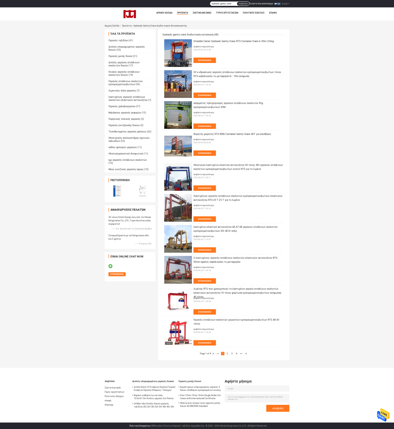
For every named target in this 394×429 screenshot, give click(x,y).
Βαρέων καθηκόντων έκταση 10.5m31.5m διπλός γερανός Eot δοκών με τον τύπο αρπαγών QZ (154, 397)
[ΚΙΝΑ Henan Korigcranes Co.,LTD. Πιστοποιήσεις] (117, 191)
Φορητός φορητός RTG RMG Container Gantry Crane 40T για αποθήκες (232, 134)
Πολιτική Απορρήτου (139, 426)
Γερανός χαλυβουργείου (122, 106)
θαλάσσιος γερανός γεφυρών (125, 112)
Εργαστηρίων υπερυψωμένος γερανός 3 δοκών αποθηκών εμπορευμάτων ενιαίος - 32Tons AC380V (200, 389)
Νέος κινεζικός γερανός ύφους (126, 169)
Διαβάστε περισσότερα (203, 47)
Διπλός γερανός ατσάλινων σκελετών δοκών (124, 64)
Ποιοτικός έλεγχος (254, 13)
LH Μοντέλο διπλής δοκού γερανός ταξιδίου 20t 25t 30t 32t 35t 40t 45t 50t (154, 405)
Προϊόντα (182, 13)
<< (218, 353)
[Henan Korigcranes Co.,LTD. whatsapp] (112, 266)
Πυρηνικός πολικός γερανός (124, 118)
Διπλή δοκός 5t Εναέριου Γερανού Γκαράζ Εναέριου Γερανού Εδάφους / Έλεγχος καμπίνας (154, 389)
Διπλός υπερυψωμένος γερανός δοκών (153, 381)
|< (213, 353)
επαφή (273, 13)
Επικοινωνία (204, 60)
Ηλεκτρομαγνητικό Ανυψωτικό (126, 153)
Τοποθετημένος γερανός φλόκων (127, 131)
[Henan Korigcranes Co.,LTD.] (130, 13)
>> (241, 353)
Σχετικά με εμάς (202, 13)
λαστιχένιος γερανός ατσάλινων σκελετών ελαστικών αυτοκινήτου (128, 98)
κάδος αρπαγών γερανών (123, 147)
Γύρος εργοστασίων (227, 13)
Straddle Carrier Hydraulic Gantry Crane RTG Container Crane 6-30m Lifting (233, 41)
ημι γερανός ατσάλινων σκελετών (128, 159)
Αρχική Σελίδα (164, 13)
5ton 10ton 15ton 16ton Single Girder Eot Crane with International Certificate (200, 397)
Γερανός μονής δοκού (120, 56)
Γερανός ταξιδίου (118, 40)
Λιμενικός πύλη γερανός (122, 90)
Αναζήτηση (243, 4)
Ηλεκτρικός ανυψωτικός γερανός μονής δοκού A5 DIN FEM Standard (200, 404)
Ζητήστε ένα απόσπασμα (261, 3)
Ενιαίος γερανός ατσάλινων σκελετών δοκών (124, 73)
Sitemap (109, 405)
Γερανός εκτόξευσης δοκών (124, 125)
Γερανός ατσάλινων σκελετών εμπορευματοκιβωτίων (126, 83)
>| (246, 353)
